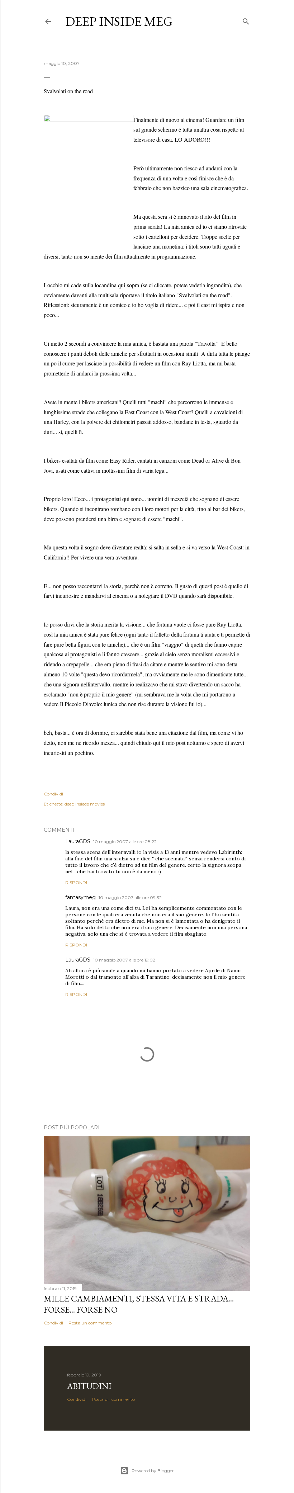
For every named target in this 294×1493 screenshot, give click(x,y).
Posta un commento (90, 1323)
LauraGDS (77, 841)
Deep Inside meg (119, 21)
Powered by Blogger (153, 1470)
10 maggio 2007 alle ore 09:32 (130, 897)
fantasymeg (80, 897)
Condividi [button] (53, 794)
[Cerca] (246, 20)
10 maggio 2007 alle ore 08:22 (125, 841)
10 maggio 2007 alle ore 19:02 (124, 960)
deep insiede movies (85, 804)
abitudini (89, 1386)
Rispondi (76, 882)
